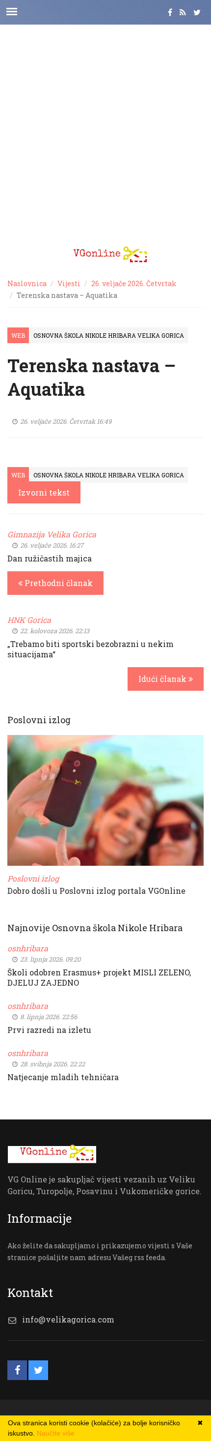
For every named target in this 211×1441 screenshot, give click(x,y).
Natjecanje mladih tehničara (63, 1077)
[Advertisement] (105, 130)
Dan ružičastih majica (49, 558)
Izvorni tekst (44, 492)
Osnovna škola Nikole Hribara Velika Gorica (108, 335)
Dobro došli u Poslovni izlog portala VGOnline (96, 890)
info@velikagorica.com (68, 1319)
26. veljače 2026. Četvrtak (134, 283)
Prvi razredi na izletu (49, 1030)
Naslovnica (27, 283)
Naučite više (56, 1433)
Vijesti (68, 283)
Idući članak (163, 679)
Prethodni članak (58, 583)
